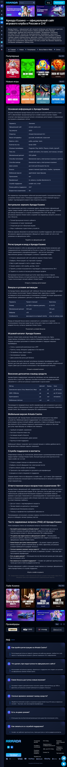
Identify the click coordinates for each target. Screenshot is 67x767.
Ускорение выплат (37, 741)
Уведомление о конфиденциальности (49, 744)
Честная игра (60, 753)
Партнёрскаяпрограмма (14, 755)
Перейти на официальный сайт (35, 240)
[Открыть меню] (2, 2)
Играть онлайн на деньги (35, 572)
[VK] (12, 747)
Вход (48, 3)
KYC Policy (46, 741)
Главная (13, 49)
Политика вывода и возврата (36, 752)
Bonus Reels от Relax (45, 49)
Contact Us (46, 752)
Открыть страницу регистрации (35, 283)
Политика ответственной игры (60, 742)
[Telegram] (8, 747)
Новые (21, 49)
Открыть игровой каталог (35, 369)
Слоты (58, 49)
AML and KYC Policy (48, 749)
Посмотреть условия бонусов (35, 329)
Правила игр (37, 756)
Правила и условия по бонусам (59, 748)
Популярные (31, 49)
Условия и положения (37, 746)
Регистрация (59, 3)
